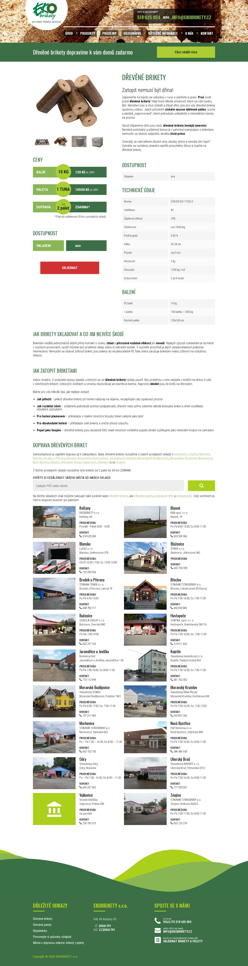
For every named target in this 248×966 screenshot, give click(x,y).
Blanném (204, 454)
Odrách (54, 462)
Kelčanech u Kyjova (186, 454)
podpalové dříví (164, 496)
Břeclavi (71, 458)
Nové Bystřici (41, 462)
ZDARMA (81, 207)
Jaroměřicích (117, 458)
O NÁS (189, 33)
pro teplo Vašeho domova (46, 21)
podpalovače (184, 496)
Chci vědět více (186, 52)
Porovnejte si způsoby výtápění (52, 937)
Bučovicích (84, 458)
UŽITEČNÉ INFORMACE (163, 33)
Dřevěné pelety (42, 925)
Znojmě (120, 462)
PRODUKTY (87, 33)
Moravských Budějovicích (153, 458)
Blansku (38, 458)
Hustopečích (100, 458)
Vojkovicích (89, 462)
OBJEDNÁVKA (132, 33)
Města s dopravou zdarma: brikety (53, 943)
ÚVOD (69, 33)
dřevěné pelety (144, 496)
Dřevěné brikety (42, 919)
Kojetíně (131, 458)
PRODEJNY (109, 33)
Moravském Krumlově (183, 458)
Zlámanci (103, 462)
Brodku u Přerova (54, 458)
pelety (80, 943)
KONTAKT (207, 33)
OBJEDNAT (70, 268)
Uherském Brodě (71, 462)
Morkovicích (205, 458)
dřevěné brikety (118, 496)
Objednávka (40, 931)
